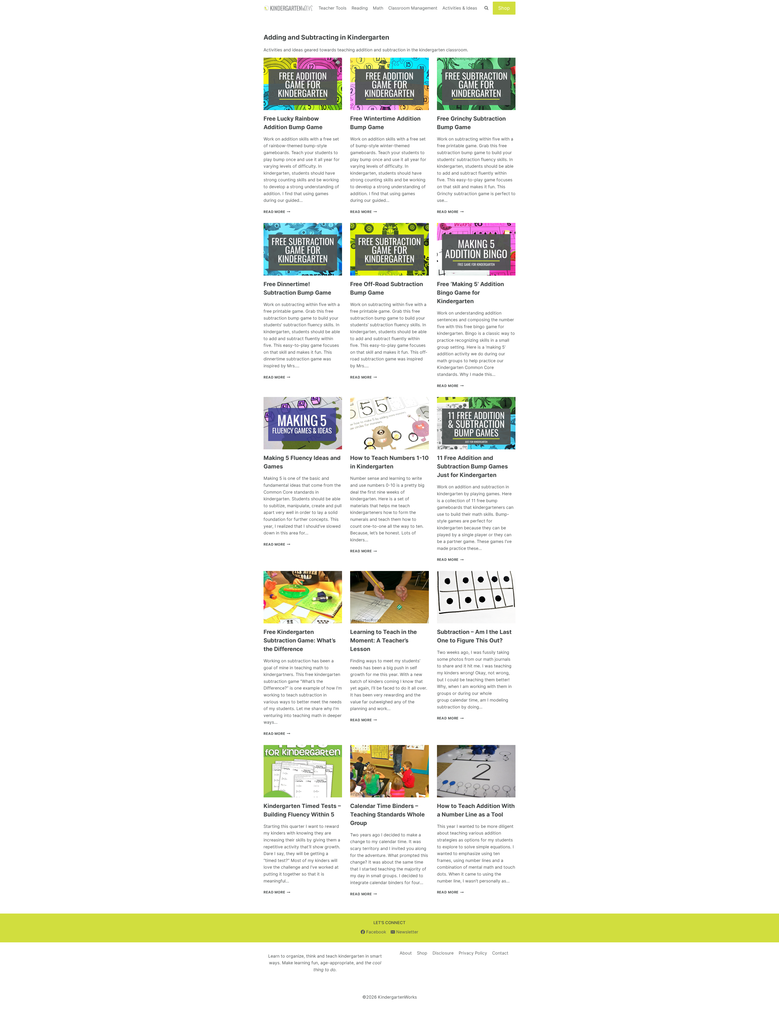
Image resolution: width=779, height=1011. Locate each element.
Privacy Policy (473, 953)
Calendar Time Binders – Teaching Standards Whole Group (387, 814)
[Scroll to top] (768, 961)
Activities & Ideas (459, 8)
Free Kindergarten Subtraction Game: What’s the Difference (300, 640)
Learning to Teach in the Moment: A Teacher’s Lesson (383, 640)
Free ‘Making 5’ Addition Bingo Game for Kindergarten (470, 293)
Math (378, 8)
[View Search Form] (486, 8)
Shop (504, 8)
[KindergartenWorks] (289, 8)
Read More (277, 212)
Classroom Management (412, 8)
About (406, 953)
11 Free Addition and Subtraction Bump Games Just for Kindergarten (472, 466)
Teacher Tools (332, 8)
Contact (500, 953)
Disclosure (443, 953)
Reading (360, 8)
